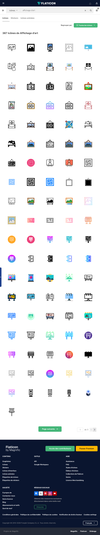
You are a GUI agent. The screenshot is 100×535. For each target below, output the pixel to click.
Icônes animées (27, 18)
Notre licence (7, 499)
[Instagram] (50, 493)
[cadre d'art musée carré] (69, 182)
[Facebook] (36, 493)
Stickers (14, 18)
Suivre (68, 477)
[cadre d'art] (88, 163)
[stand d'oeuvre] (50, 163)
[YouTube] (55, 493)
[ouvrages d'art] (31, 47)
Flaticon (83, 531)
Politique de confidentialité (30, 515)
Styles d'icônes (71, 468)
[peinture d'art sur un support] (88, 124)
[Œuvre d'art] (31, 220)
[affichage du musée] (88, 393)
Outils (37, 456)
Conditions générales (10, 515)
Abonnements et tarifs (11, 505)
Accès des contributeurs (60, 448)
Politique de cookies (50, 515)
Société (6, 488)
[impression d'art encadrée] (12, 201)
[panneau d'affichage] (12, 47)
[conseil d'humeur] (12, 67)
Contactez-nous (8, 496)
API (35, 461)
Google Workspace (41, 464)
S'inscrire (40, 507)
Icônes (5, 18)
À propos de (7, 493)
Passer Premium (87, 448)
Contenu (6, 456)
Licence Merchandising (75, 480)
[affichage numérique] (88, 278)
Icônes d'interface (9, 471)
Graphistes (6, 461)
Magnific (73, 531)
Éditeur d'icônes (72, 471)
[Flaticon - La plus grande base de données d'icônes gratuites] (47, 3)
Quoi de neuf (7, 508)
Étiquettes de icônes (10, 477)
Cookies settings (90, 515)
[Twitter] (41, 493)
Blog (4, 502)
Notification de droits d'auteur (70, 515)
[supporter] (12, 412)
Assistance (70, 461)
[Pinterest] (45, 493)
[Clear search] (85, 10)
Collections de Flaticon (74, 474)
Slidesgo (93, 531)
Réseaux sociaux (42, 488)
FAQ (67, 464)
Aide (68, 456)
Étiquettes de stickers (10, 480)
